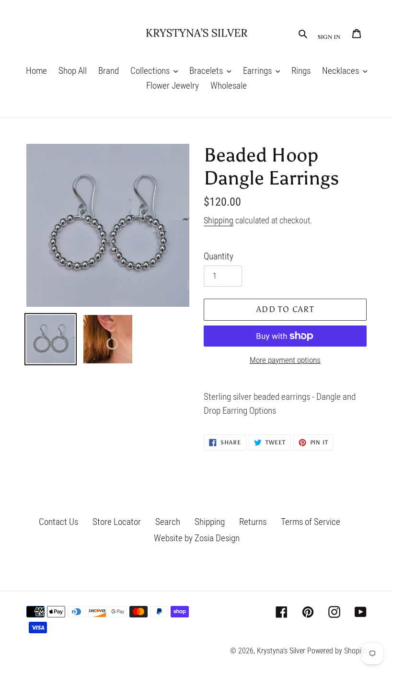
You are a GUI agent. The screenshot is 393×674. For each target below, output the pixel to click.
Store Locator (116, 521)
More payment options (285, 360)
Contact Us (58, 521)
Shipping (218, 220)
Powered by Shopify (337, 650)
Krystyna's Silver (281, 650)
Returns (252, 521)
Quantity (218, 256)
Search (167, 521)
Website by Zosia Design (197, 538)
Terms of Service (310, 521)
